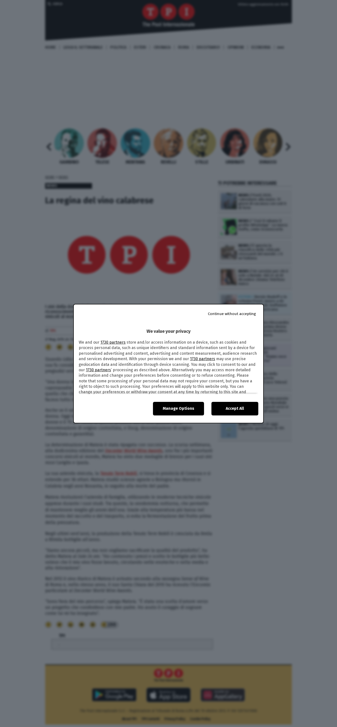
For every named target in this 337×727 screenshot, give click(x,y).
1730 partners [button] (113, 342)
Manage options (178, 408)
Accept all (235, 408)
